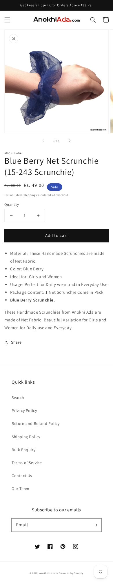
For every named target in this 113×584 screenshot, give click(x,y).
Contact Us (22, 475)
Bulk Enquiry (23, 449)
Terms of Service (27, 462)
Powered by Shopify (71, 572)
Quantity (11, 204)
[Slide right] (69, 141)
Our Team (21, 488)
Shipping (29, 195)
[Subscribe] (95, 525)
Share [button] (16, 342)
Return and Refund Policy (35, 423)
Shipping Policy (26, 436)
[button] (7, 20)
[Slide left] (43, 141)
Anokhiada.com (48, 572)
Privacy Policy (24, 410)
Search (18, 397)
